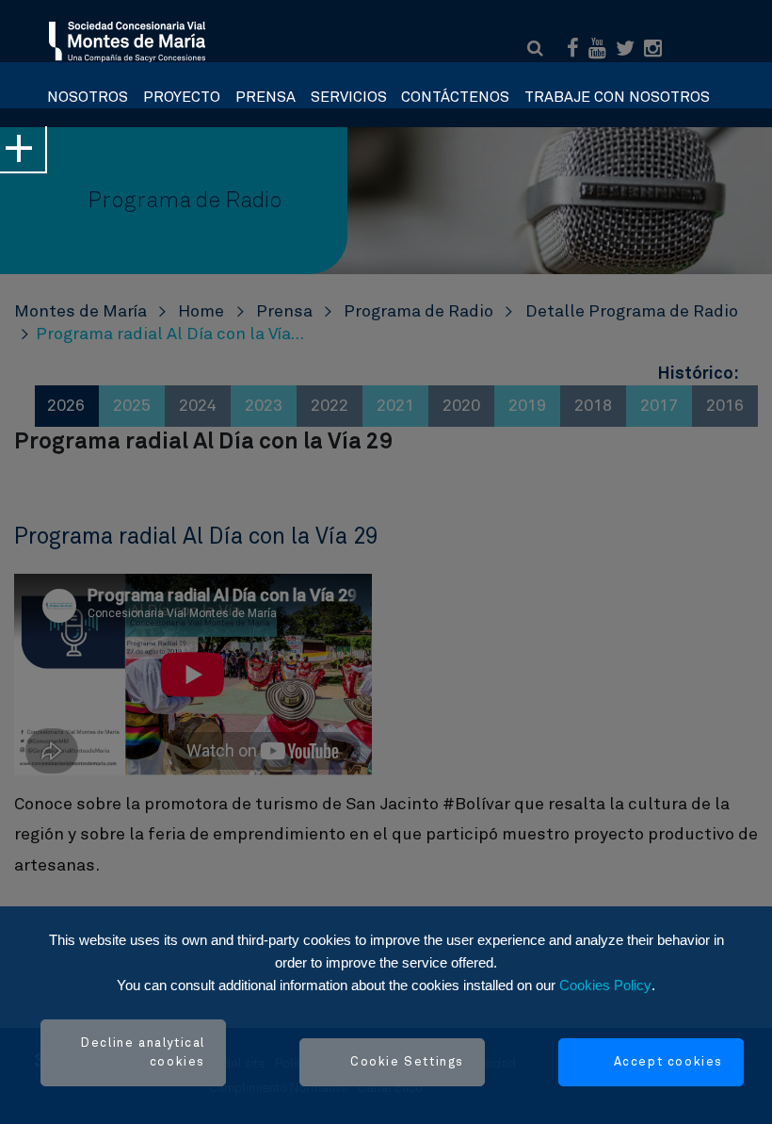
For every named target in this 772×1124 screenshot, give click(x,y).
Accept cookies (668, 1062)
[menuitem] (87, 92)
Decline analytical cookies (143, 1052)
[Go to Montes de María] (128, 40)
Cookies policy (605, 985)
